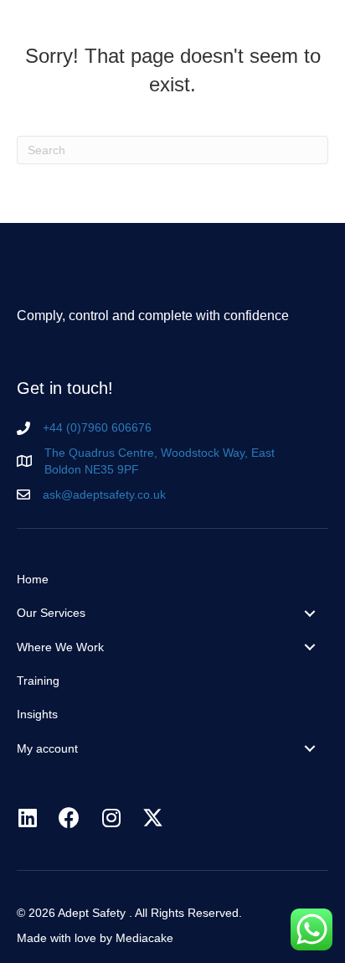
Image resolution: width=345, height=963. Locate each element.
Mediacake (144, 938)
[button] (307, 27)
